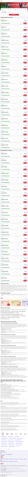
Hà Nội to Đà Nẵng (4, 153)
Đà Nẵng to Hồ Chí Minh (5, 40)
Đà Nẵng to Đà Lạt (4, 33)
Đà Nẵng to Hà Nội (4, 20)
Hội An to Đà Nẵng (4, 186)
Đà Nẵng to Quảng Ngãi (5, 92)
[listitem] (5, 23)
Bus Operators (11, 461)
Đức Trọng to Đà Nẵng (4, 225)
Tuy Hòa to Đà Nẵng (4, 212)
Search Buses (14, 14)
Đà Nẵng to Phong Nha (4, 112)
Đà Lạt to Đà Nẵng (4, 166)
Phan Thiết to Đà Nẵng (4, 264)
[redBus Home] (1, 1)
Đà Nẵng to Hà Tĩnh (4, 105)
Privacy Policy (4, 454)
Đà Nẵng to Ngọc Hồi (4, 125)
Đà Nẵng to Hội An (4, 53)
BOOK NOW (25, 23)
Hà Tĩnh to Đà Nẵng (4, 251)
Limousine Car (16, 461)
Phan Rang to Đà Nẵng (4, 245)
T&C (1, 454)
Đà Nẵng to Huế (3, 27)
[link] (6, 303)
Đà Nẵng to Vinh (3, 66)
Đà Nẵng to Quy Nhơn (4, 131)
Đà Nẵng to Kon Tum (4, 79)
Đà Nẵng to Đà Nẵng (4, 99)
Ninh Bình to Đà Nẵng (4, 199)
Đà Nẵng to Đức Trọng (4, 138)
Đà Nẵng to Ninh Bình (4, 118)
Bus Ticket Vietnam (3, 461)
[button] (14, 12)
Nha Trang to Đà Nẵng (4, 179)
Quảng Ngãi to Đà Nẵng (5, 232)
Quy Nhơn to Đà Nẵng (4, 271)
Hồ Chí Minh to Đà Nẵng (5, 173)
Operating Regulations (9, 454)
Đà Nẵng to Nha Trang (4, 46)
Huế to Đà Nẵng (3, 160)
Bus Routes (7, 461)
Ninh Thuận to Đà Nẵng (5, 258)
